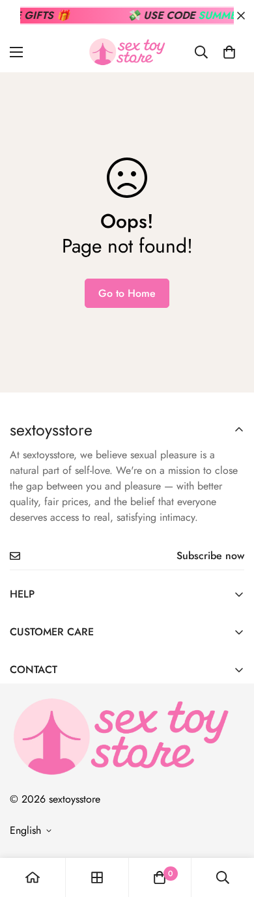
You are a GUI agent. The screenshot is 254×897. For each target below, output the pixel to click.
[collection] (97, 877)
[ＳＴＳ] (127, 51)
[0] (229, 52)
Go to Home (127, 293)
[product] (32, 877)
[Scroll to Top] (231, 828)
